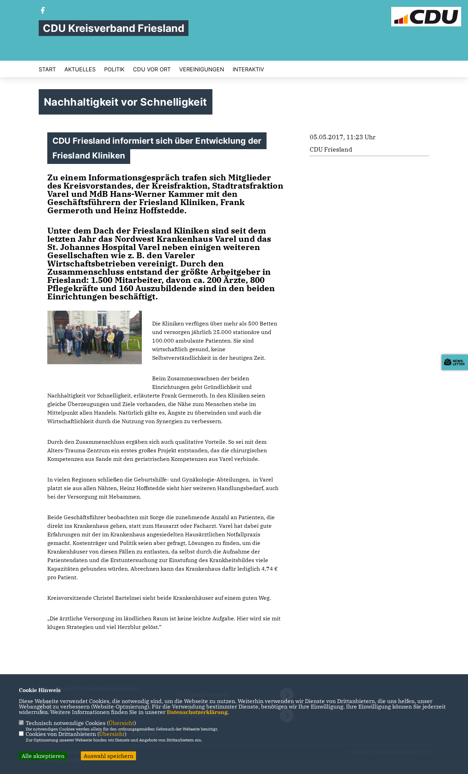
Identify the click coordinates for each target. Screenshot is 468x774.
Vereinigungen (201, 69)
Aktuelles (80, 69)
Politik (114, 69)
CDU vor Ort (152, 69)
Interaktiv (248, 69)
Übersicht (121, 722)
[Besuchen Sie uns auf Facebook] (43, 11)
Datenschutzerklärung (197, 711)
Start (47, 69)
